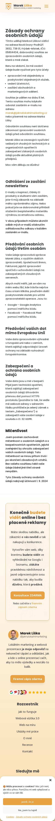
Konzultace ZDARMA (28, 595)
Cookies (10, 816)
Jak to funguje (27, 711)
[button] (50, 780)
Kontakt (27, 751)
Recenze (27, 745)
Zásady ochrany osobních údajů (31, 816)
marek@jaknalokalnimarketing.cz (26, 113)
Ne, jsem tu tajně (27, 810)
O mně (27, 738)
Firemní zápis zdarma (27, 679)
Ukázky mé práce (27, 731)
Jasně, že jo (27, 801)
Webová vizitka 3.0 (27, 718)
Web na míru (27, 725)
